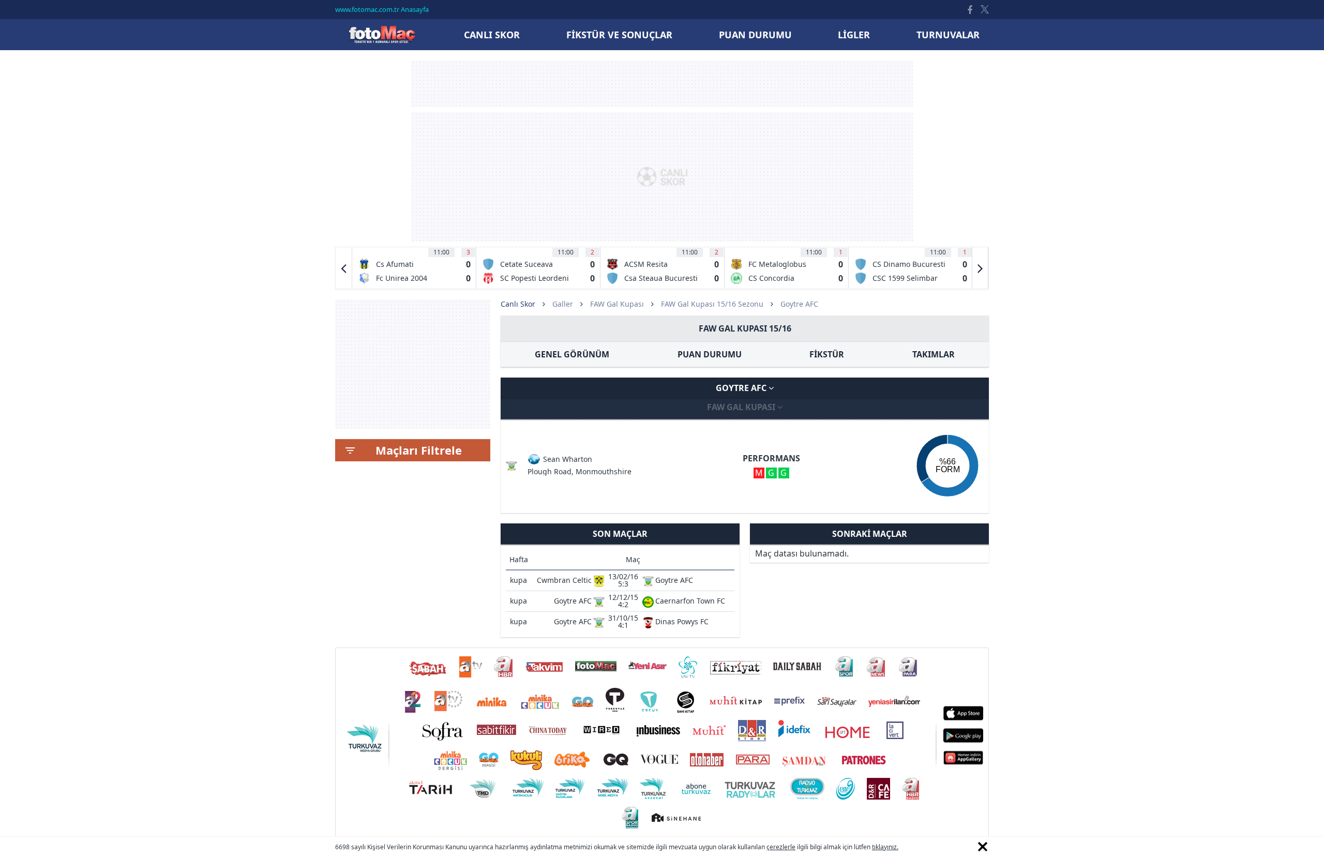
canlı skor (492, 34)
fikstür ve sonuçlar (619, 34)
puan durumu (755, 34)
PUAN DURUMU (710, 354)
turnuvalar (948, 34)
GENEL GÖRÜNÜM (572, 354)
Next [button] (980, 268)
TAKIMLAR (933, 354)
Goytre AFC (742, 388)
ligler (854, 34)
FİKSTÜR (826, 354)
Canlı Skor (381, 34)
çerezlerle (780, 847)
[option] (414, 268)
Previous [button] (344, 268)
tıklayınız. (885, 847)
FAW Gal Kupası (617, 304)
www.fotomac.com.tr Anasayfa (382, 9)
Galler (562, 304)
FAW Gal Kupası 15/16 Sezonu (712, 304)
